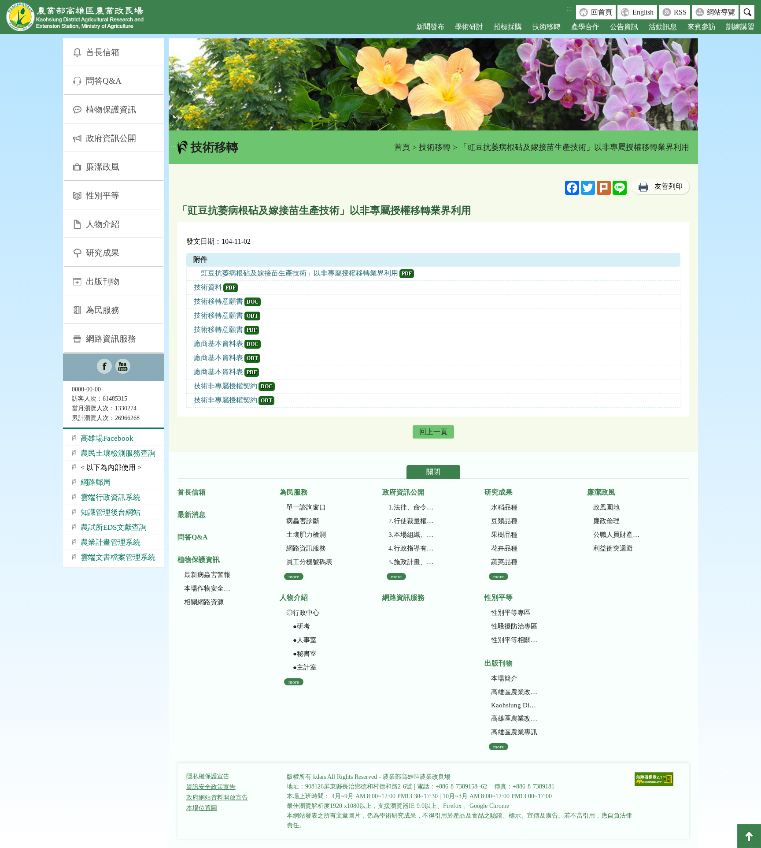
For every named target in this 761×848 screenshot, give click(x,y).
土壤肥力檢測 (306, 534)
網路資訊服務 (111, 338)
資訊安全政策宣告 (211, 787)
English (643, 12)
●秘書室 (301, 653)
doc (253, 302)
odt (252, 316)
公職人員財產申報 (616, 534)
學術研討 (469, 26)
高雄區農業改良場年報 (514, 718)
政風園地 (606, 507)
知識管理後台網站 (110, 512)
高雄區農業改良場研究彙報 (514, 692)
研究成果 (102, 252)
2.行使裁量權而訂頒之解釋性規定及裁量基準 (411, 520)
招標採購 (508, 26)
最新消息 (191, 514)
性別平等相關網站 (514, 639)
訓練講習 (740, 26)
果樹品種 (504, 534)
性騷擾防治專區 (514, 626)
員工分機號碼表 (309, 561)
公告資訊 (624, 26)
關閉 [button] (433, 472)
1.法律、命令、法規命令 (411, 507)
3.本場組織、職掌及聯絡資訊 (411, 534)
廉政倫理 (606, 520)
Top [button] (749, 836)
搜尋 (747, 12)
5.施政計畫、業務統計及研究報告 (411, 561)
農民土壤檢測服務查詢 (118, 453)
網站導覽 (721, 12)
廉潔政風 (102, 166)
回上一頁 (433, 431)
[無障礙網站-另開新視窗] (654, 780)
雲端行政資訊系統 (110, 497)
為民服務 (102, 310)
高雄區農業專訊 (514, 732)
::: (569, 8)
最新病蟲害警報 (207, 574)
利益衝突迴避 (613, 548)
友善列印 (668, 186)
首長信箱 (102, 52)
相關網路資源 (204, 602)
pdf (407, 274)
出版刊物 (102, 281)
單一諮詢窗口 (306, 507)
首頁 (402, 147)
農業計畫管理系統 (110, 542)
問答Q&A (104, 81)
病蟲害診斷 (302, 520)
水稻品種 (504, 507)
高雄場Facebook (107, 438)
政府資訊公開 (111, 138)
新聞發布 (430, 26)
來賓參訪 (701, 26)
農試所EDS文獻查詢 (114, 527)
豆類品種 (504, 520)
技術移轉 (546, 26)
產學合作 (585, 26)
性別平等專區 (511, 612)
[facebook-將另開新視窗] (104, 367)
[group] (433, 84)
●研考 (298, 626)
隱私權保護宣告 (207, 776)
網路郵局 (96, 482)
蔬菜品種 (504, 561)
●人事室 (301, 639)
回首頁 (601, 12)
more (293, 576)
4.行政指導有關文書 (411, 548)
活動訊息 (663, 26)
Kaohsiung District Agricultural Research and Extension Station (514, 705)
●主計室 (301, 667)
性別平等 (102, 195)
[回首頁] (81, 18)
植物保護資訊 (111, 109)
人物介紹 (102, 224)
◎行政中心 (302, 612)
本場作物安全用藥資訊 (207, 588)
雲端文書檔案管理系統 (118, 557)
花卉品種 (504, 548)
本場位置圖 (201, 808)
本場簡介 (504, 678)
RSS (680, 12)
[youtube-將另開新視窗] (123, 367)
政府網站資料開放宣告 (217, 797)
